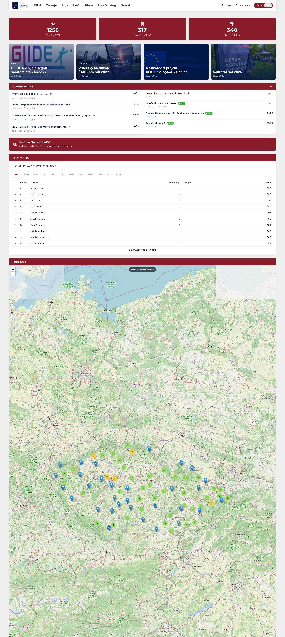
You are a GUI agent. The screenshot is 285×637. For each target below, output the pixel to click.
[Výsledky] (50, 94)
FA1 (44, 174)
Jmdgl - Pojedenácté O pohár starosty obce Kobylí (41, 104)
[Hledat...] (222, 5)
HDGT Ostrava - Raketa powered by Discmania (39, 127)
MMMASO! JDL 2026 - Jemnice (29, 94)
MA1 (36, 174)
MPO (17, 174)
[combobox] (38, 166)
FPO (26, 174)
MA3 (71, 174)
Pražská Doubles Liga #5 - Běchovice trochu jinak (174, 113)
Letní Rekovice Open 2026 (161, 103)
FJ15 (118, 174)
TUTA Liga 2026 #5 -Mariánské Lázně (167, 93)
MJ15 (108, 174)
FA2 (62, 174)
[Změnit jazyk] (230, 5)
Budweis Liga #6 (155, 123)
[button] (155, 506)
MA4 (90, 174)
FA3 (81, 174)
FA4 (99, 174)
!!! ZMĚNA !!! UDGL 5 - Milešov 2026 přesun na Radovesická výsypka (51, 115)
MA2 (53, 174)
